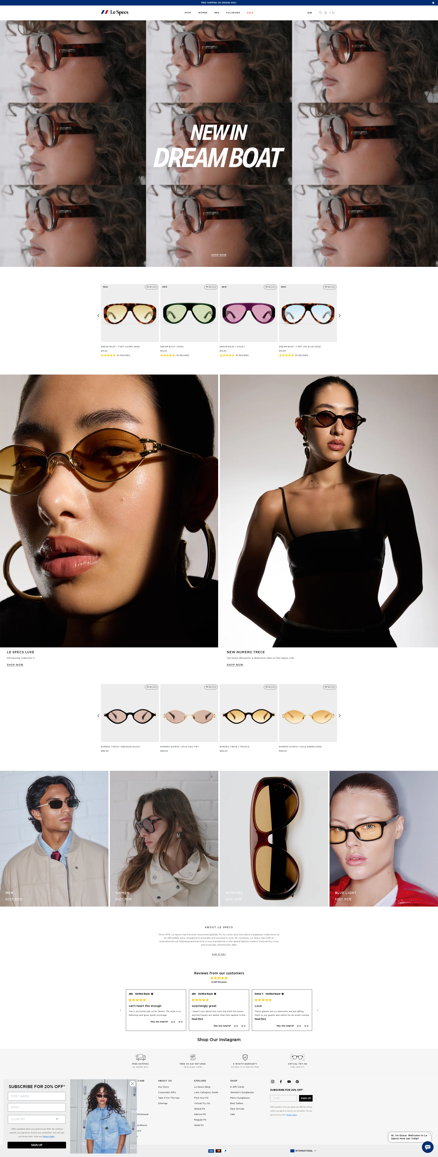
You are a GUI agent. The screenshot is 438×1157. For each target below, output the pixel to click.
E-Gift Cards (237, 1087)
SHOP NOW (15, 665)
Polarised (233, 13)
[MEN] (54, 839)
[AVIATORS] (274, 839)
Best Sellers (236, 1103)
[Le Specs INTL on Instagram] (272, 1081)
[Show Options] (57, 1118)
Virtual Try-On (202, 1103)
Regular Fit (200, 1120)
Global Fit (199, 1109)
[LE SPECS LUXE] (109, 511)
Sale (232, 1114)
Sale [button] (250, 13)
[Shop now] (219, 143)
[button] (320, 13)
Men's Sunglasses (240, 1098)
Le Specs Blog (202, 1087)
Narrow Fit (200, 1114)
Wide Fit (199, 1125)
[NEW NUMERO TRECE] (329, 511)
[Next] (339, 315)
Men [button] (216, 13)
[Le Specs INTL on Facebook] (280, 1081)
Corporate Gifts (167, 1092)
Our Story (219, 954)
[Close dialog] (133, 1084)
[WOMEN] (164, 839)
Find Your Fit (201, 1098)
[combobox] (30, 1119)
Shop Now (13, 899)
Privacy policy (291, 1115)
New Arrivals (237, 1109)
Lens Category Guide (206, 1092)
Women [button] (203, 13)
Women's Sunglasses (242, 1092)
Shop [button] (188, 13)
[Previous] (98, 315)
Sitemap (163, 1103)
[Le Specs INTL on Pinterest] (297, 1081)
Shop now (219, 255)
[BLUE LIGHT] (384, 839)
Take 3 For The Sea (168, 1098)
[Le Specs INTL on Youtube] (289, 1081)
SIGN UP (306, 1098)
